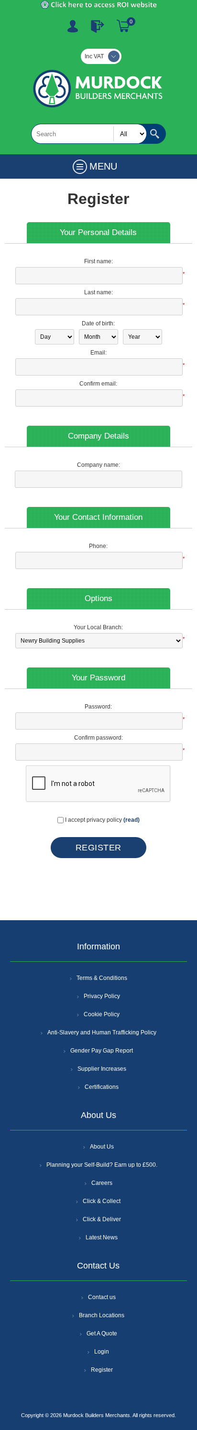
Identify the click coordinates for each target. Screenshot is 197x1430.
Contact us (102, 1297)
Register (72, 26)
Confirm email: (98, 383)
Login (101, 1351)
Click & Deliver (102, 1219)
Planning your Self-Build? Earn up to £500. (101, 1164)
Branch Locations (101, 1315)
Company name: (98, 465)
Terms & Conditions (102, 978)
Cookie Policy (102, 1014)
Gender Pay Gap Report (101, 1050)
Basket (123, 26)
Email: (98, 352)
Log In (97, 26)
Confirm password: (98, 737)
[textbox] (89, 133)
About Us (102, 1146)
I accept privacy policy (93, 820)
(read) (131, 820)
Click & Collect (101, 1201)
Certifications (102, 1087)
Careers (101, 1183)
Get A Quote (102, 1333)
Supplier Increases (101, 1068)
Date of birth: (98, 323)
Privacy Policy (102, 996)
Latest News (102, 1237)
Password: (98, 706)
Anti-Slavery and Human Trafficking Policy (101, 1032)
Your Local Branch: (98, 627)
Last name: (98, 292)
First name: (98, 261)
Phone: (98, 546)
